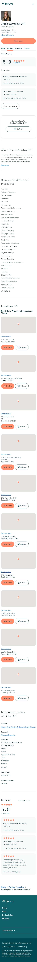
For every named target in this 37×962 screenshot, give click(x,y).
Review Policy (7, 915)
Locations (18, 48)
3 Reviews (16, 62)
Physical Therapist (8, 735)
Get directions (6, 337)
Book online (18, 41)
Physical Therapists (16, 887)
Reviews (27, 48)
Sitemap (5, 919)
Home (3, 887)
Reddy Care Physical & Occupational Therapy (18, 727)
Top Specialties (7, 930)
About (3, 48)
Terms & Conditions (8, 947)
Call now (20, 129)
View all (4, 767)
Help (4, 911)
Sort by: (24, 801)
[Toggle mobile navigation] (33, 4)
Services (10, 48)
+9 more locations (7, 35)
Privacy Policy (22, 947)
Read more (5, 165)
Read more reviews (10, 106)
